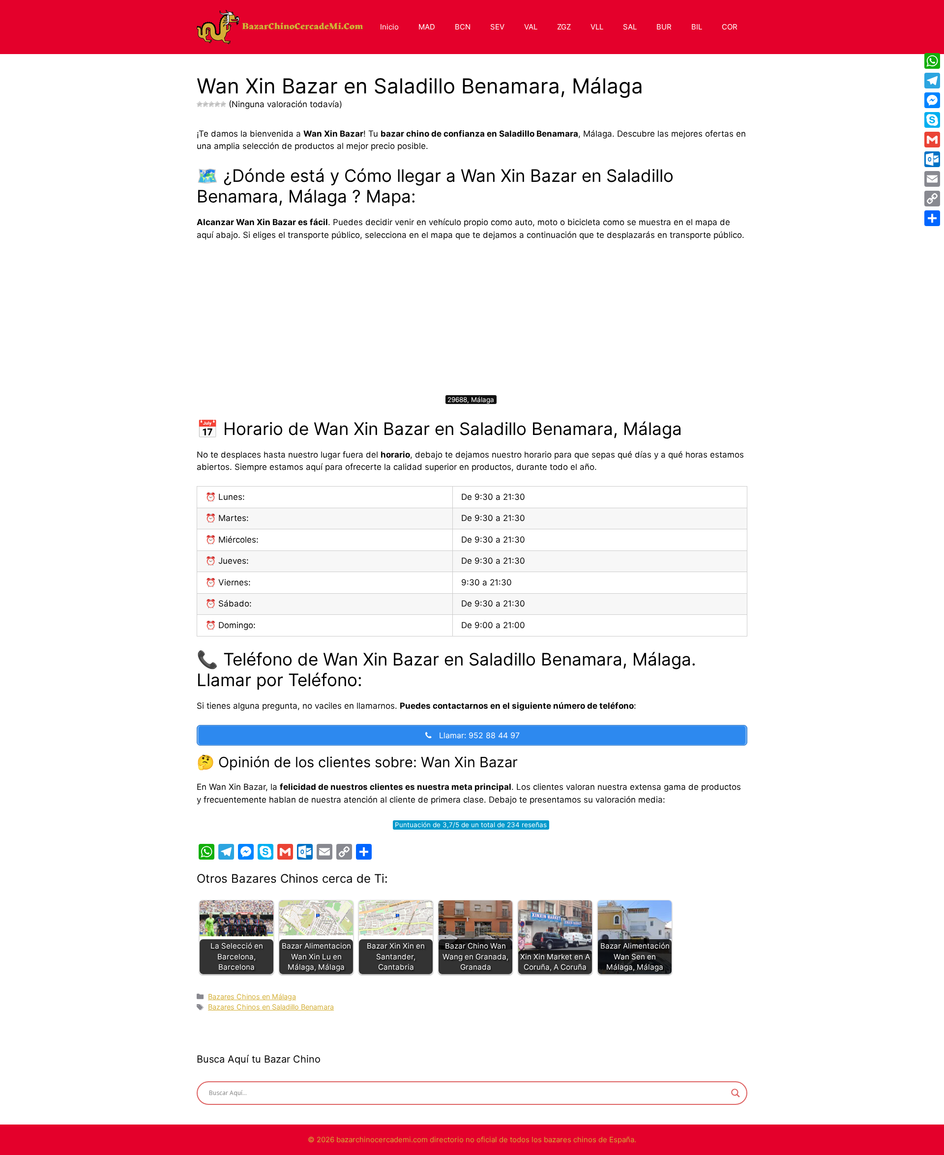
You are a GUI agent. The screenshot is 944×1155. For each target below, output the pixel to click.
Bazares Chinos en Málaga (252, 996)
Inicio (389, 26)
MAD (426, 26)
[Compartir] (932, 218)
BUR (664, 26)
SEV (497, 26)
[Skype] (932, 120)
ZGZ (564, 26)
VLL (596, 26)
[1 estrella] (200, 104)
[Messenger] (932, 100)
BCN (463, 26)
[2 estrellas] (205, 104)
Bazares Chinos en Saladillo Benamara (271, 1007)
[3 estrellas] (211, 104)
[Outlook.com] (932, 159)
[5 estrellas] (223, 104)
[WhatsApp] (932, 61)
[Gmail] (932, 139)
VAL (530, 26)
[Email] (932, 179)
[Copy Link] (932, 198)
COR (730, 26)
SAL (630, 26)
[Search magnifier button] (735, 1093)
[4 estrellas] (217, 104)
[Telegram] (932, 80)
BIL (696, 26)
